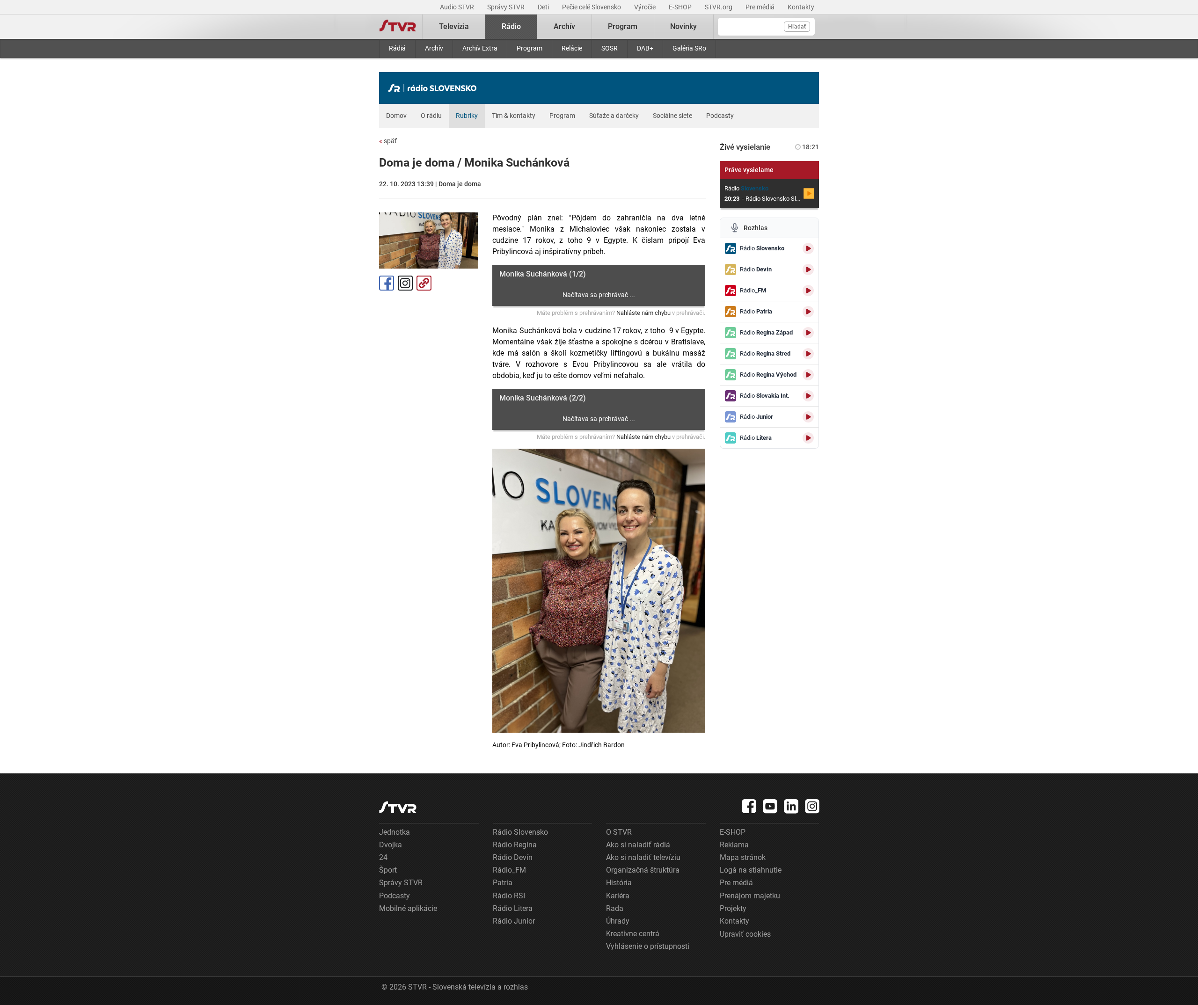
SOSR (609, 48)
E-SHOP (681, 7)
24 (383, 857)
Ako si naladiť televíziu (643, 857)
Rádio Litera (513, 908)
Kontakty (801, 7)
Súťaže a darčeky (614, 115)
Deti (544, 7)
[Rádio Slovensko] (434, 88)
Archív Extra (479, 48)
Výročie (645, 7)
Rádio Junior (514, 921)
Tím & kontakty (513, 115)
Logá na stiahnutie (751, 870)
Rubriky (467, 115)
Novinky (683, 26)
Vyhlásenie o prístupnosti (647, 946)
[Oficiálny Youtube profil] (770, 806)
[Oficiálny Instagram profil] (812, 806)
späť (388, 141)
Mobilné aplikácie (408, 908)
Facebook (386, 283)
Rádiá (397, 48)
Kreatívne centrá (632, 933)
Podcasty (720, 115)
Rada (614, 908)
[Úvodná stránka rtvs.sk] (397, 26)
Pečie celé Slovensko (592, 7)
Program (529, 48)
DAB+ (645, 48)
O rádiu (431, 115)
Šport (388, 870)
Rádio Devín (513, 857)
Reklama (734, 844)
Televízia (454, 26)
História (619, 882)
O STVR (619, 832)
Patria (502, 882)
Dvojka (390, 844)
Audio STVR (457, 7)
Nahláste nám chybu (643, 312)
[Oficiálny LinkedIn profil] (791, 806)
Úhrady (617, 921)
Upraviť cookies (745, 934)
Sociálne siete (672, 115)
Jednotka (394, 832)
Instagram (405, 283)
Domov (396, 115)
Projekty (733, 908)
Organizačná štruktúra (642, 870)
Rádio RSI (509, 895)
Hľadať (797, 26)
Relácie (572, 48)
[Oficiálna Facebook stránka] (749, 806)
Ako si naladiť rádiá (638, 844)
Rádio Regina (515, 844)
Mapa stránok (743, 857)
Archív (434, 48)
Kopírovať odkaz (423, 283)
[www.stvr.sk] (397, 807)
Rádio (511, 26)
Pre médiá (760, 7)
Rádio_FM (509, 870)
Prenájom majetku (750, 895)
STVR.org (719, 7)
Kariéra (617, 895)
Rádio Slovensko (520, 832)
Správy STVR (506, 7)
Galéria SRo (689, 48)
